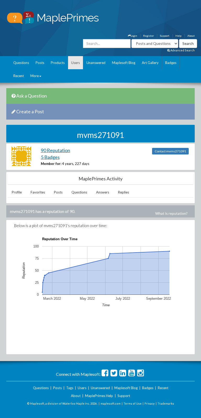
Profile (17, 192)
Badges (170, 63)
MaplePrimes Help (99, 396)
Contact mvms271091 (170, 151)
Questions (21, 63)
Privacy (149, 403)
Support (164, 35)
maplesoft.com (110, 403)
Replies (123, 192)
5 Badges (50, 157)
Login (134, 35)
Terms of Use (133, 403)
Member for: (51, 164)
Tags (69, 388)
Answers (102, 192)
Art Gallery (150, 63)
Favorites (38, 192)
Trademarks (166, 403)
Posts (40, 63)
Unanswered (95, 63)
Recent (18, 76)
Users (75, 63)
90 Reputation (55, 150)
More (34, 76)
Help (178, 35)
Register (148, 35)
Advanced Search (182, 50)
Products (58, 63)
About (191, 35)
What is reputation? (171, 213)
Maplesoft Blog (123, 63)
